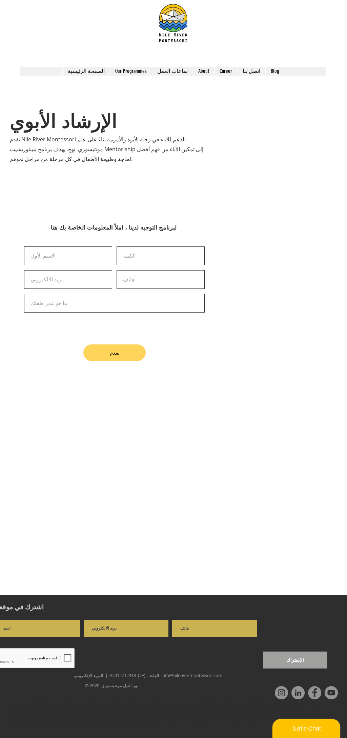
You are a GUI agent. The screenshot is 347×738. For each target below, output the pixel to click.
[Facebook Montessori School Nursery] (314, 692)
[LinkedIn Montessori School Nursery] (298, 692)
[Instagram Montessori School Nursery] (281, 692)
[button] (131, 71)
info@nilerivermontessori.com (191, 675)
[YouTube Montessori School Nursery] (331, 692)
